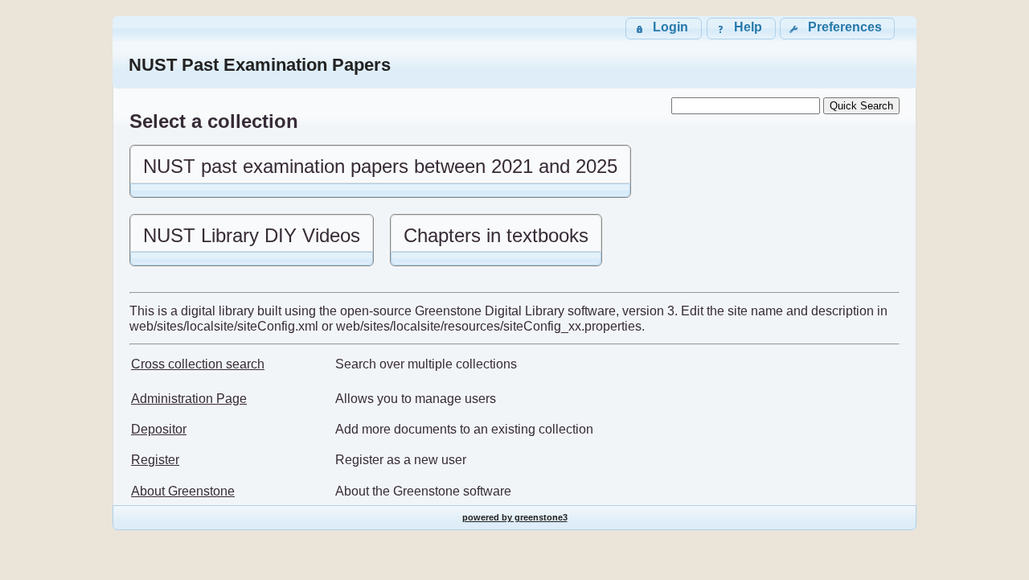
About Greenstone (183, 491)
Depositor (159, 429)
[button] (837, 28)
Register (155, 460)
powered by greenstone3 (515, 517)
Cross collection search (197, 364)
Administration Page (189, 398)
